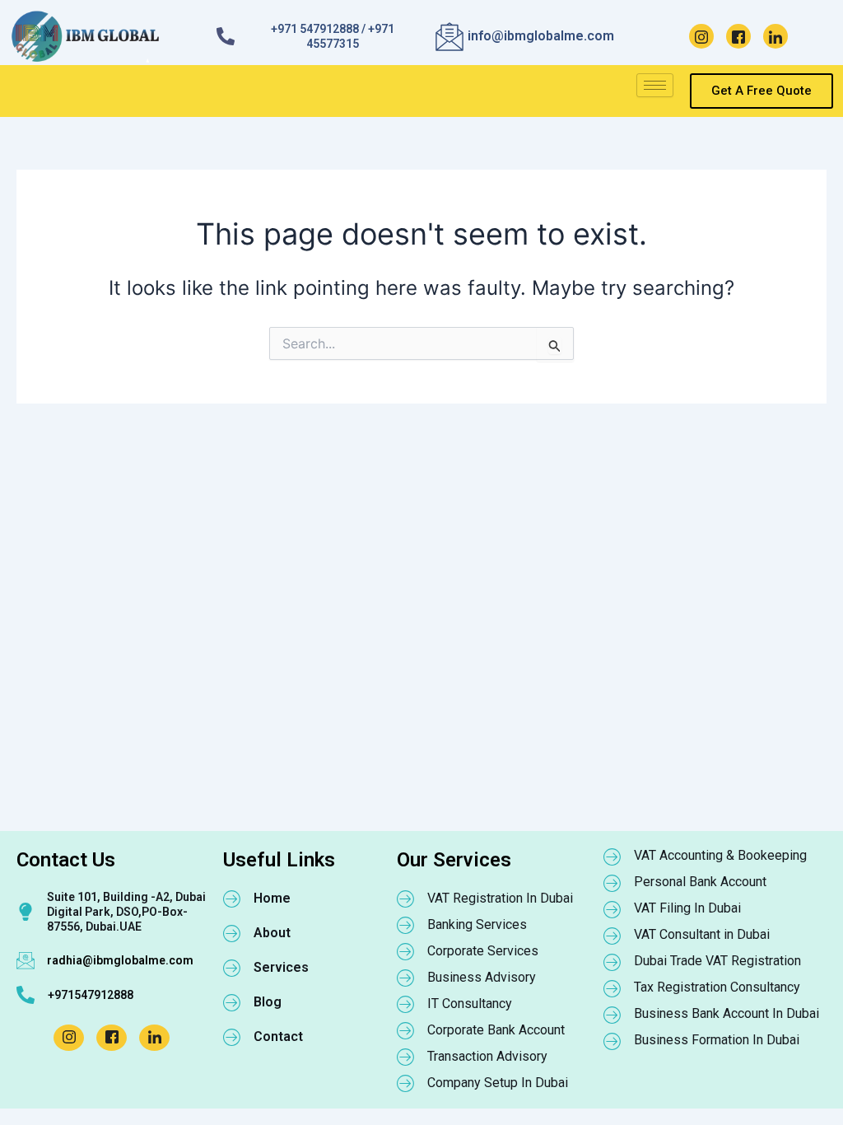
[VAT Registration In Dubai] (406, 898)
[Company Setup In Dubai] (406, 1083)
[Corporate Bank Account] (406, 1030)
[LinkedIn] (775, 36)
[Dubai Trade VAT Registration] (612, 962)
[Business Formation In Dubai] (612, 1041)
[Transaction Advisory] (406, 1057)
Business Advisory (481, 977)
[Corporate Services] (406, 951)
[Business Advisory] (406, 978)
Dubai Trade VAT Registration (717, 961)
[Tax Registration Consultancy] (612, 988)
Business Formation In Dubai (716, 1040)
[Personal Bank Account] (612, 883)
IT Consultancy (469, 1003)
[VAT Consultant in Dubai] (612, 936)
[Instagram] (701, 36)
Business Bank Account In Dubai (726, 1013)
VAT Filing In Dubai (687, 908)
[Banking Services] (406, 925)
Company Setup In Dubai (497, 1082)
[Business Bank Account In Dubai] (612, 1015)
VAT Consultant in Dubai (702, 934)
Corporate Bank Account (496, 1030)
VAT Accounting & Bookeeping (720, 855)
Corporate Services (482, 951)
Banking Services (477, 924)
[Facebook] (738, 36)
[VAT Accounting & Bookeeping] (612, 856)
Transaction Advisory (487, 1056)
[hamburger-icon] (654, 85)
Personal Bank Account (700, 881)
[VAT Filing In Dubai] (612, 909)
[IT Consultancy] (406, 1004)
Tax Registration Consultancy (717, 987)
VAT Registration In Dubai (500, 898)
